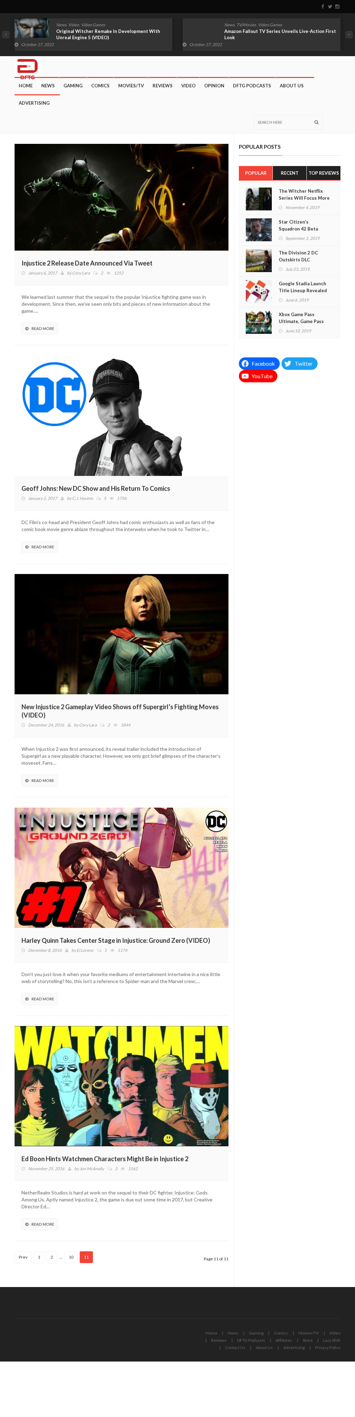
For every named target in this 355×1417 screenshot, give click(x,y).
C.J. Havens (82, 498)
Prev (23, 1257)
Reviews (163, 85)
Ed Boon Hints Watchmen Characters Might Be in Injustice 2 (104, 1159)
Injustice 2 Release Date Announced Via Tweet (87, 263)
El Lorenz (85, 950)
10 (71, 1257)
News (61, 24)
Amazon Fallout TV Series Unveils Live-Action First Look (280, 34)
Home (26, 85)
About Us (292, 85)
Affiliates (284, 1340)
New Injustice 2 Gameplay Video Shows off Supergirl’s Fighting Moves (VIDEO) (120, 711)
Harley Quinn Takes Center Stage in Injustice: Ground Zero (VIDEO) (115, 940)
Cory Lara (81, 273)
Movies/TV (131, 85)
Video (73, 24)
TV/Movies (246, 24)
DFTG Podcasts (252, 85)
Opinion (214, 85)
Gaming (73, 85)
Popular (256, 173)
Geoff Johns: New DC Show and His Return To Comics (95, 488)
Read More (43, 328)
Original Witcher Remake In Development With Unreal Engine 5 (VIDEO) (108, 34)
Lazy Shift (331, 1340)
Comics (100, 85)
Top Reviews (324, 173)
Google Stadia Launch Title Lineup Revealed (303, 287)
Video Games (93, 24)
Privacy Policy (327, 1347)
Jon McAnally (91, 1168)
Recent (289, 173)
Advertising (34, 103)
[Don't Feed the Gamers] (28, 66)
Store (308, 1340)
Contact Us (235, 1347)
